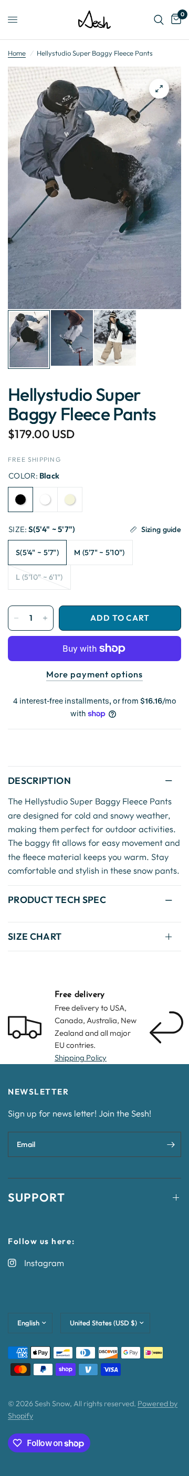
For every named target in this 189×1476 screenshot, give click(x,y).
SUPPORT (36, 1197)
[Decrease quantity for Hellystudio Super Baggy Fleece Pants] (16, 618)
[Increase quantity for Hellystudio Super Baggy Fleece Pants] (45, 618)
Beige (69, 499)
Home (17, 53)
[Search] (158, 19)
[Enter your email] (170, 1144)
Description (39, 780)
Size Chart (35, 936)
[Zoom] (159, 89)
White (45, 499)
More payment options (94, 674)
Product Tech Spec (57, 900)
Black (20, 499)
